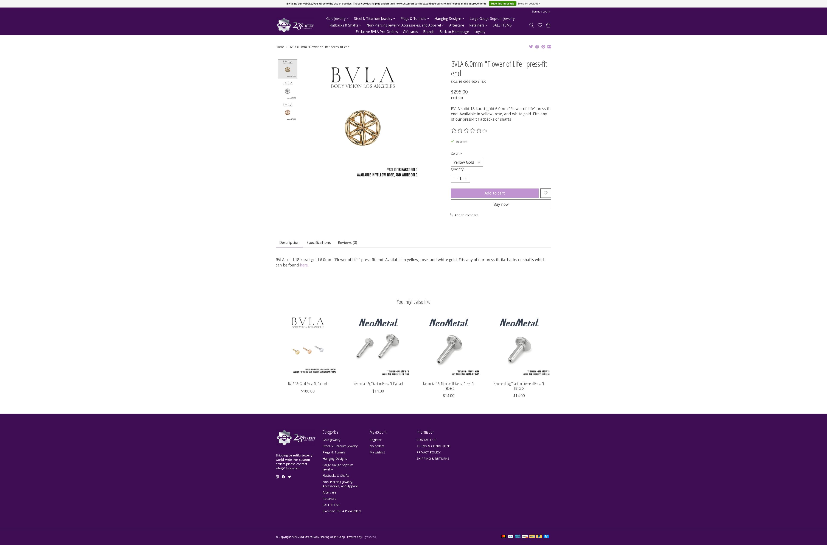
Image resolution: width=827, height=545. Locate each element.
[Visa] (510, 537)
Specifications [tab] (319, 242)
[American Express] (518, 537)
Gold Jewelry (331, 440)
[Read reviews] (466, 130)
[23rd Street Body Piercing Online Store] (295, 25)
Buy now (501, 204)
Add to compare (466, 215)
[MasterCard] (503, 537)
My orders (377, 446)
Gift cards (410, 32)
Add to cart (495, 193)
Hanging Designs (335, 458)
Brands (428, 32)
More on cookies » (529, 3)
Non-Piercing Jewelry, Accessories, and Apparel (341, 484)
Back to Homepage (454, 32)
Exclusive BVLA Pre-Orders (377, 32)
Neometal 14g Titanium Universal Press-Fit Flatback (519, 386)
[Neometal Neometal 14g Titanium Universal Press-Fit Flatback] (519, 345)
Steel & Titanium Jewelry (340, 446)
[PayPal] (532, 537)
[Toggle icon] (532, 25)
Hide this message (502, 3)
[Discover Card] (525, 537)
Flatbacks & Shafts (336, 475)
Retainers (329, 498)
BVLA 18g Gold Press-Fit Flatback (308, 383)
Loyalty (479, 32)
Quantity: (457, 169)
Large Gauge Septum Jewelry (492, 18)
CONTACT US (426, 440)
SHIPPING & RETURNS (433, 458)
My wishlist (377, 452)
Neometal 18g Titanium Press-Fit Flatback (378, 383)
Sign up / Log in (541, 11)
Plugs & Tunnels (334, 452)
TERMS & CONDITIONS (434, 446)
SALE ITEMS (502, 25)
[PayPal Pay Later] (539, 537)
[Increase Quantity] (465, 178)
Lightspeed (369, 537)
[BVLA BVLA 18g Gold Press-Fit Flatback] (308, 345)
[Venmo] (546, 537)
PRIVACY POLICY (429, 452)
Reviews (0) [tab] (347, 242)
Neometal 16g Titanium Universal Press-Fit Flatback (448, 386)
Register (376, 440)
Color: (456, 153)
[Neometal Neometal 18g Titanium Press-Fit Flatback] (378, 345)
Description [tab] (289, 242)
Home (280, 47)
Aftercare (456, 25)
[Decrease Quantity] (456, 178)
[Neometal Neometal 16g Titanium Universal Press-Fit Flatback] (449, 345)
